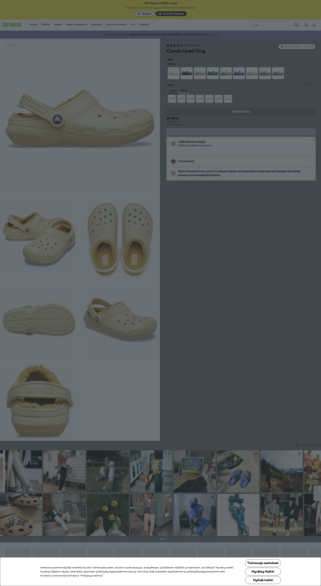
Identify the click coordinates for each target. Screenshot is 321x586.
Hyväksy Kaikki (263, 571)
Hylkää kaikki (263, 580)
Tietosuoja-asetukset (263, 563)
